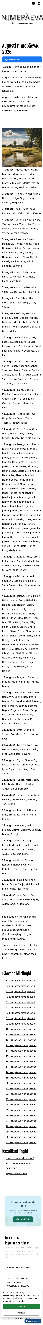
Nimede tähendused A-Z (20, 1158)
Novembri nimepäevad (18, 1286)
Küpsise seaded (33, 1321)
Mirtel (22, 1247)
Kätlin (15, 1254)
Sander (12, 1251)
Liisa (6, 1257)
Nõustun (21, 1306)
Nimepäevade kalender (26, 66)
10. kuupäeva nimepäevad (21, 1029)
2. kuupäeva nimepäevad (20, 986)
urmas (29, 1247)
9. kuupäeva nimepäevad (20, 1023)
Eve (23, 1254)
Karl (17, 1248)
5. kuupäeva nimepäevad (20, 1002)
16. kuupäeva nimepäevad (21, 1061)
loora (19, 1250)
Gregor (35, 1247)
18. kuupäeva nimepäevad (21, 1072)
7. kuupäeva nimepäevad (20, 1012)
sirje (10, 1254)
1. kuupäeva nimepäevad (20, 980)
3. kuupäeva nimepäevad (20, 991)
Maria (28, 1254)
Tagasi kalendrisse (16, 1173)
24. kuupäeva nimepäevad (21, 1104)
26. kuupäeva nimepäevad (21, 1115)
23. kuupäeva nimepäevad (21, 1099)
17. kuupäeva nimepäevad (21, 1066)
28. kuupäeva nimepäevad (21, 1126)
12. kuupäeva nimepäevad (21, 1040)
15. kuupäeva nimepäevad (21, 1056)
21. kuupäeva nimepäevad (21, 1088)
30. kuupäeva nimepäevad (21, 1137)
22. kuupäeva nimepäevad (21, 1093)
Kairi (36, 1254)
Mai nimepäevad (15, 1282)
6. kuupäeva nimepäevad (20, 1007)
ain (32, 1254)
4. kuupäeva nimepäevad (20, 996)
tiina (6, 1254)
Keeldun (21, 1313)
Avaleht (6, 66)
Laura (33, 1251)
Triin (6, 1251)
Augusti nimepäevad (17, 1278)
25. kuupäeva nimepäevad (21, 1110)
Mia (19, 1254)
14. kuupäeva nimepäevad (21, 1050)
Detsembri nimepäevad (18, 1318)
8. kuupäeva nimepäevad (20, 1018)
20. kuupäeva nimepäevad (21, 1083)
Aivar (13, 1247)
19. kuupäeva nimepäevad (21, 1077)
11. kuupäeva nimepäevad (21, 1034)
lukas (7, 1247)
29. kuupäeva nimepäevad (21, 1131)
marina (27, 1251)
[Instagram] (39, 3)
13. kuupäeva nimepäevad (21, 1045)
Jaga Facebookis (12, 59)
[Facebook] (34, 3)
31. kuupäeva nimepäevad (21, 1142)
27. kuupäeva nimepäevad (21, 1120)
